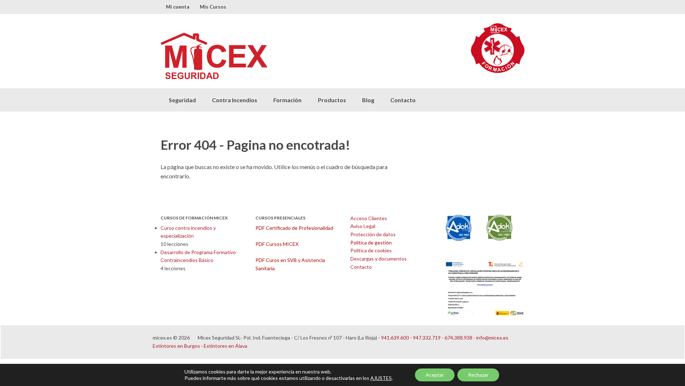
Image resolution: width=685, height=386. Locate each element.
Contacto (403, 99)
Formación (287, 99)
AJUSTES (381, 378)
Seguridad (182, 99)
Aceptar (435, 375)
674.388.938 (458, 338)
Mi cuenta (177, 7)
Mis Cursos (213, 7)
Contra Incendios (234, 99)
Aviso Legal (362, 226)
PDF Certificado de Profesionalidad (294, 228)
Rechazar (478, 375)
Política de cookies (371, 250)
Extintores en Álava (225, 346)
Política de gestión (371, 242)
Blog (368, 99)
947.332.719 (427, 338)
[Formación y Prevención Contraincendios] (251, 56)
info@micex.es (492, 338)
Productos (332, 99)
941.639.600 (395, 338)
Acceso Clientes (368, 218)
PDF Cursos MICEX (277, 244)
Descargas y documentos (378, 259)
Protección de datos (373, 234)
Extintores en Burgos (176, 346)
